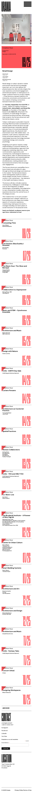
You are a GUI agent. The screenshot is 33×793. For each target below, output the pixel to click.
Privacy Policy (19, 790)
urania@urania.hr (7, 723)
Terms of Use (27, 790)
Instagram (5, 728)
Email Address (5, 742)
